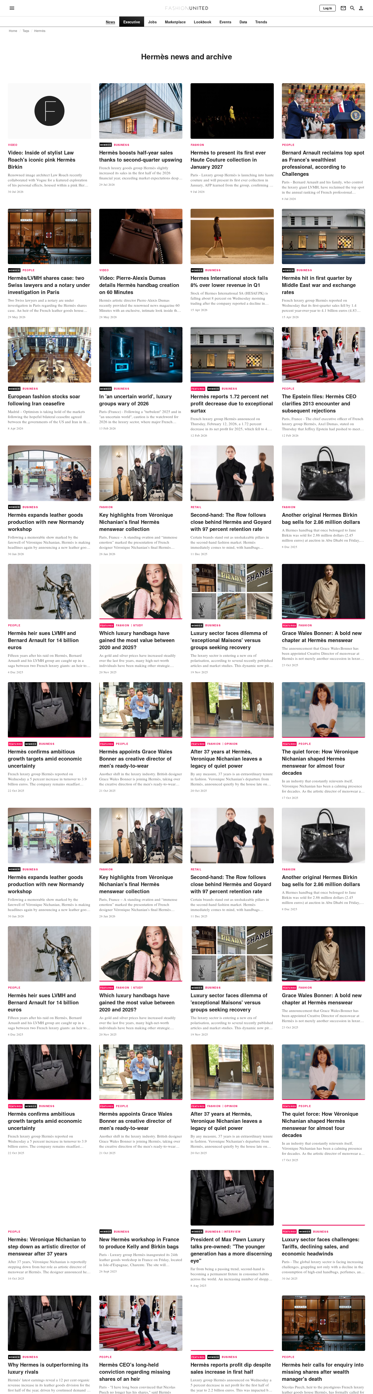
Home (13, 30)
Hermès (39, 30)
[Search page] (352, 8)
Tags (26, 30)
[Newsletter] (343, 8)
